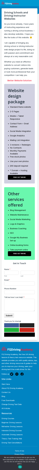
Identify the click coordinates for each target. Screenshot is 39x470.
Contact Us (6, 392)
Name (7, 269)
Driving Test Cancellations (12, 443)
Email (7, 280)
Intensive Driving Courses (12, 430)
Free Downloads (8, 400)
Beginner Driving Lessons (12, 422)
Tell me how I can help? (14, 297)
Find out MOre (19, 253)
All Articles (6, 408)
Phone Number (10, 289)
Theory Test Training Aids (12, 439)
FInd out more (19, 177)
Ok (20, 467)
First (5, 276)
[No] (36, 462)
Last (22, 276)
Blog (3, 396)
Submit (9, 315)
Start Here (6, 384)
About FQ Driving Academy (12, 388)
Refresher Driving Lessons (12, 426)
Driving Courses (8, 418)
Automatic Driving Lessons (12, 435)
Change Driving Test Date (12, 404)
